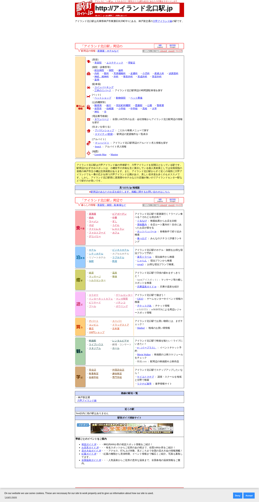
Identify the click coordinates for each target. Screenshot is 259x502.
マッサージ (95, 276)
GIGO (140, 299)
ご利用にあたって (121, 15)
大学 (154, 108)
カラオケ (93, 295)
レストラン (118, 229)
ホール (115, 348)
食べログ (142, 238)
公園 (149, 105)
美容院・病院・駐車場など (111, 205)
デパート (93, 321)
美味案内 (142, 224)
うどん (115, 225)
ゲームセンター (124, 295)
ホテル (92, 250)
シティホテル (96, 253)
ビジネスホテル (120, 250)
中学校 (134, 108)
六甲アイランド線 (162, 21)
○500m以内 (163, 51)
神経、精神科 (101, 76)
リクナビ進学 (144, 383)
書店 (91, 328)
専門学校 (117, 377)
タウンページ (101, 119)
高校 (144, 108)
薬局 (96, 79)
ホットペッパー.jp (146, 231)
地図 (160, 45)
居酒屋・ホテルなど (108, 51)
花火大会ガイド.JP (91, 450)
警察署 (160, 105)
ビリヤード (95, 302)
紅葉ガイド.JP (89, 454)
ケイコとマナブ (145, 376)
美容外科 (157, 76)
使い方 (97, 15)
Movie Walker (144, 354)
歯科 (120, 70)
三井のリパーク (102, 90)
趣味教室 (117, 373)
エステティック (114, 62)
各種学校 (93, 377)
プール (92, 306)
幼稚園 (110, 108)
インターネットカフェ (101, 299)
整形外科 (128, 76)
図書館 (138, 105)
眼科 (106, 73)
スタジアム (95, 348)
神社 (96, 111)
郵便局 (98, 105)
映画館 (92, 340)
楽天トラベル (144, 257)
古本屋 (115, 328)
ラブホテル (118, 257)
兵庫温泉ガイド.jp (146, 286)
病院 (111, 70)
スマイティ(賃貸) (104, 134)
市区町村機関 (123, 105)
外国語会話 (118, 370)
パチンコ (120, 302)
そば (91, 225)
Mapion (114, 154)
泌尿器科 (173, 73)
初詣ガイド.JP (89, 444)
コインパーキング (104, 87)
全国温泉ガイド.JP (91, 460)
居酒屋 (92, 214)
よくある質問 (107, 15)
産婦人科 (159, 73)
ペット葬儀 (136, 98)
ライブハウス (96, 344)
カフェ (115, 232)
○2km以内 (171, 51)
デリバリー (95, 236)
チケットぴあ (144, 305)
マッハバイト (102, 143)
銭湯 (91, 273)
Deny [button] (237, 495)
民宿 (114, 261)
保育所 (98, 108)
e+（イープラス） (146, 347)
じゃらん (142, 260)
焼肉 (91, 217)
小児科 (146, 73)
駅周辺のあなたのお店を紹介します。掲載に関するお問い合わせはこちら (130, 192)
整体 (114, 276)
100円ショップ (96, 332)
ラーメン (93, 221)
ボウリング (122, 306)
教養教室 (93, 373)
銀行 (108, 105)
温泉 (114, 273)
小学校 (122, 108)
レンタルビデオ (120, 340)
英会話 (92, 370)
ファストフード (97, 232)
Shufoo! (141, 328)
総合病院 (99, 70)
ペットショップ (102, 98)
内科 (96, 73)
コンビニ (93, 324)
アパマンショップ (104, 130)
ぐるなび (142, 221)
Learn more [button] (11, 497)
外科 (116, 76)
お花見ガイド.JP (90, 447)
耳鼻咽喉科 (120, 73)
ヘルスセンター (97, 280)
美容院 (98, 62)
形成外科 (142, 76)
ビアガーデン (119, 214)
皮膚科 (134, 73)
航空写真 (173, 45)
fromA (98, 146)
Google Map (100, 154)
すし (114, 221)
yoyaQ (140, 264)
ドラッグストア (120, 324)
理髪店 (131, 62)
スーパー (117, 321)
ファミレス (95, 229)
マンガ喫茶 (122, 299)
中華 (114, 217)
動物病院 (121, 98)
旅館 (91, 261)
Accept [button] (249, 495)
